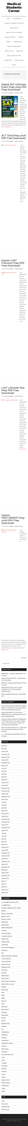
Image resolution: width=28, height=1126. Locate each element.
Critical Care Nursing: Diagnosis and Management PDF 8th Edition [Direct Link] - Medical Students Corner (13, 721)
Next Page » (24, 657)
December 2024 (5, 788)
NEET (2, 1004)
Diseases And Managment (8, 947)
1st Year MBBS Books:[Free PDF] (9, 902)
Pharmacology (5, 1049)
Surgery (3, 1077)
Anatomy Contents (6, 919)
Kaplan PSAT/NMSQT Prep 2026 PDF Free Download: (13, 519)
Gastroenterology (5, 964)
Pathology (4, 1037)
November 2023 (5, 822)
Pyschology (4, 1066)
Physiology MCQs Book (7, 1054)
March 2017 (4, 887)
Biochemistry (4, 922)
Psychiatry (4, 1063)
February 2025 (5, 782)
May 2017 (3, 881)
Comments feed (5, 1106)
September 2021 (5, 867)
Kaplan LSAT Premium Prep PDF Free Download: (12, 263)
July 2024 (3, 802)
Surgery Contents (5, 1082)
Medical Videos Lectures (7, 984)
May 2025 (3, 774)
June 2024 (4, 805)
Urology (3, 1088)
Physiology (4, 1051)
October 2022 (4, 858)
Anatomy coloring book (7, 913)
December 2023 (5, 819)
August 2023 (4, 830)
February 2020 (5, 872)
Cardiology (4, 930)
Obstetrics (4, 1026)
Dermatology (4, 944)
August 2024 (4, 799)
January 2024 (4, 816)
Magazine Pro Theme (16, 1119)
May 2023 (3, 839)
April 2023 (4, 841)
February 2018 (5, 878)
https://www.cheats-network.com (9, 727)
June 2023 (4, 836)
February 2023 (5, 847)
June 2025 (4, 771)
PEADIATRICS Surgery (7, 1043)
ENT (2, 953)
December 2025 (5, 754)
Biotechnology (5, 925)
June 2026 (4, 746)
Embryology (4, 950)
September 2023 (5, 827)
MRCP (3, 992)
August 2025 (4, 765)
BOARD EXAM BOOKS (7, 927)
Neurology (4, 1012)
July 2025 (3, 768)
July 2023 (3, 833)
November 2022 (5, 856)
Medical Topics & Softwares (8, 981)
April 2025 (4, 777)
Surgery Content (5, 1080)
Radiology (3, 1068)
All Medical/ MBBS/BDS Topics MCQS (11, 908)
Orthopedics (4, 1035)
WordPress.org (5, 1109)
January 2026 (4, 751)
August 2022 (4, 864)
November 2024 (5, 791)
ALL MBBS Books (5, 905)
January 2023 (4, 850)
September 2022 (5, 861)
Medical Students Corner (14, 7)
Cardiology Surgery (6, 933)
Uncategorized (5, 1085)
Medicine (3, 987)
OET (2, 1029)
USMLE (3, 1091)
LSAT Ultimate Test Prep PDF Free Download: (12, 390)
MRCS (3, 995)
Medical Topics (5, 978)
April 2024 (4, 808)
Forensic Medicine (6, 958)
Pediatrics (4, 1046)
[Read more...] (8, 127)
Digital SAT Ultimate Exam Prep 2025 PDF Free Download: (14, 87)
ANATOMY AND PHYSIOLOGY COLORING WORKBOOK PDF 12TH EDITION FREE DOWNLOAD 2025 (11, 689)
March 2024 (4, 810)
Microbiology (4, 989)
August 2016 (4, 892)
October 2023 (4, 825)
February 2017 (5, 889)
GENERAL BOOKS (5, 967)
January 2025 (4, 785)
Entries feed (4, 1104)
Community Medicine (6, 936)
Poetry (3, 1060)
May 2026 (3, 748)
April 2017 (4, 884)
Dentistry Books (5, 942)
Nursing (3, 1020)
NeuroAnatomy (5, 1009)
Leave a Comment (19, 92)
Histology (3, 973)
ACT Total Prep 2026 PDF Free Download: (13, 137)
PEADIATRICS (5, 1040)
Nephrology (4, 1006)
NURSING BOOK (5, 1023)
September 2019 (5, 875)
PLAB (2, 1057)
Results (3, 1074)
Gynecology (4, 970)
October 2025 (4, 760)
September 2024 (5, 796)
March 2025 (4, 779)
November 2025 (5, 757)
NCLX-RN (3, 1001)
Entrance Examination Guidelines (9, 956)
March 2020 (4, 870)
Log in (3, 1101)
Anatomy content (5, 916)
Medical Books (5, 975)
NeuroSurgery (4, 1015)
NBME (3, 998)
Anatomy (3, 910)
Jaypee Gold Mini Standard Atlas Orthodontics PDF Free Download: (13, 729)
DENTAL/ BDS (5, 939)
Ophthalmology (5, 1032)
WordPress (15, 1120)
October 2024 (4, 794)
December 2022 (5, 853)
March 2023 (4, 844)
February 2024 (5, 813)
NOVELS (3, 1018)
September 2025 (5, 763)
